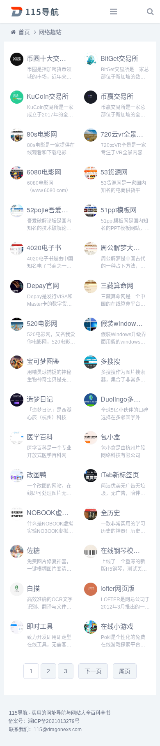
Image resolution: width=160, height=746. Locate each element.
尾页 (124, 671)
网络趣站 (50, 32)
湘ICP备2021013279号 (54, 721)
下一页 (93, 671)
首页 (24, 32)
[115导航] (35, 11)
